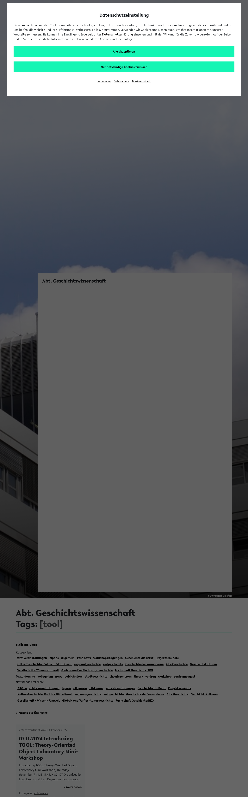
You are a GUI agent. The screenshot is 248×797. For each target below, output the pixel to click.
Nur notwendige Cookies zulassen (124, 67)
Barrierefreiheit (141, 81)
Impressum (104, 81)
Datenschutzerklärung (117, 34)
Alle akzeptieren (124, 51)
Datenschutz (121, 81)
